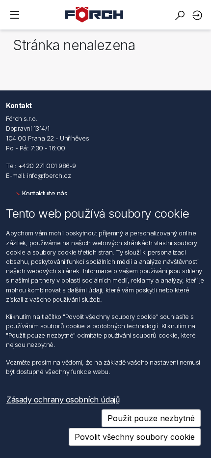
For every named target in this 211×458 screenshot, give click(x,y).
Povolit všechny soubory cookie (135, 437)
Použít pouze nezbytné (151, 418)
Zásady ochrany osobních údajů (62, 399)
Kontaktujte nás (45, 193)
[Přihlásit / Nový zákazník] (198, 15)
